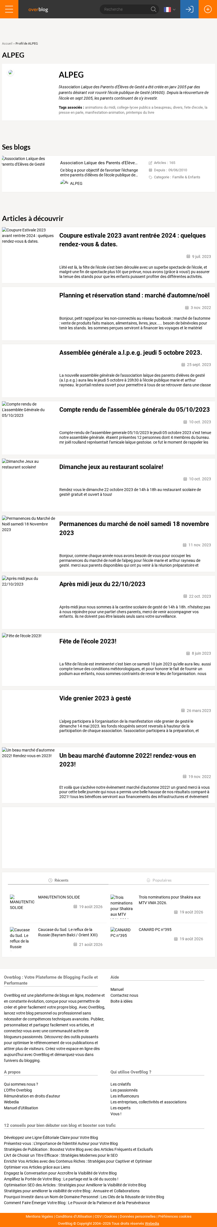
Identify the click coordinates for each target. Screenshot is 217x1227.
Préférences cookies (175, 1216)
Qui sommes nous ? (21, 1084)
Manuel (116, 989)
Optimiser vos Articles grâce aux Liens (37, 1167)
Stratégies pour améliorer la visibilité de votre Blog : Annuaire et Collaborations (72, 1191)
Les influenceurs (124, 1096)
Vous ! (115, 1114)
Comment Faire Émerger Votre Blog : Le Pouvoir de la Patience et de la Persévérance (77, 1202)
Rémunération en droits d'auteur (32, 1096)
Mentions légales (39, 1216)
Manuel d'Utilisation (21, 1108)
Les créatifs (120, 1084)
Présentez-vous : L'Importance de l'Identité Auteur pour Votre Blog (61, 1143)
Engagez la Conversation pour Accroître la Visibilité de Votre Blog (60, 1173)
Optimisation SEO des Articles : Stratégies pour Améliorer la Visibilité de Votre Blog (75, 1185)
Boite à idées (121, 1001)
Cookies (110, 1216)
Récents (61, 880)
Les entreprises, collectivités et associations (148, 1102)
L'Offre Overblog (18, 1090)
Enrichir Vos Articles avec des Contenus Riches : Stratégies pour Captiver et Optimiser (78, 1161)
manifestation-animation (104, 112)
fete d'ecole (193, 107)
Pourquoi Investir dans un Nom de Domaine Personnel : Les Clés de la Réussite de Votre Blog (84, 1197)
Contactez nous (124, 995)
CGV (98, 1216)
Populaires (162, 880)
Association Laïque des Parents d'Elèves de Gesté (107, 162)
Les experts (120, 1108)
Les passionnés (124, 1090)
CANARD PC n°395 (155, 929)
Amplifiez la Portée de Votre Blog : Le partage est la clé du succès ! (61, 1179)
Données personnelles (138, 1216)
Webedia (11, 1102)
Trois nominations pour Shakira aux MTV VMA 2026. (170, 900)
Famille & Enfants (186, 177)
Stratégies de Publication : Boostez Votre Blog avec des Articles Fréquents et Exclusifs (78, 1149)
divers (178, 107)
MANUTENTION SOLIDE (59, 897)
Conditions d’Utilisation (74, 1216)
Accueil (7, 43)
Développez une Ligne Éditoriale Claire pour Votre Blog (51, 1137)
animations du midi (100, 107)
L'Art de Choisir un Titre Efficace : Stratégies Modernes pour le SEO (61, 1155)
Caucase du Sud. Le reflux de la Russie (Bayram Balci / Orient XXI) (68, 932)
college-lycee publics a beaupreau (144, 107)
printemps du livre (140, 112)
